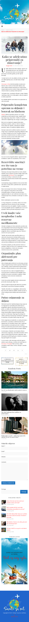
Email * (3, 451)
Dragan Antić (9, 65)
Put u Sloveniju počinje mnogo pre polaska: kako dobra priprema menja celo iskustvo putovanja (17, 515)
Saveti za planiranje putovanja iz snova (14, 390)
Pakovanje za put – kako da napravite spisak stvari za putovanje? (13, 436)
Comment (3, 462)
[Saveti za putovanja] (14, 12)
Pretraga (3, 489)
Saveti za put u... (10, 30)
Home (2, 30)
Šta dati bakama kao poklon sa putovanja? (11, 412)
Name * (3, 446)
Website (3, 456)
